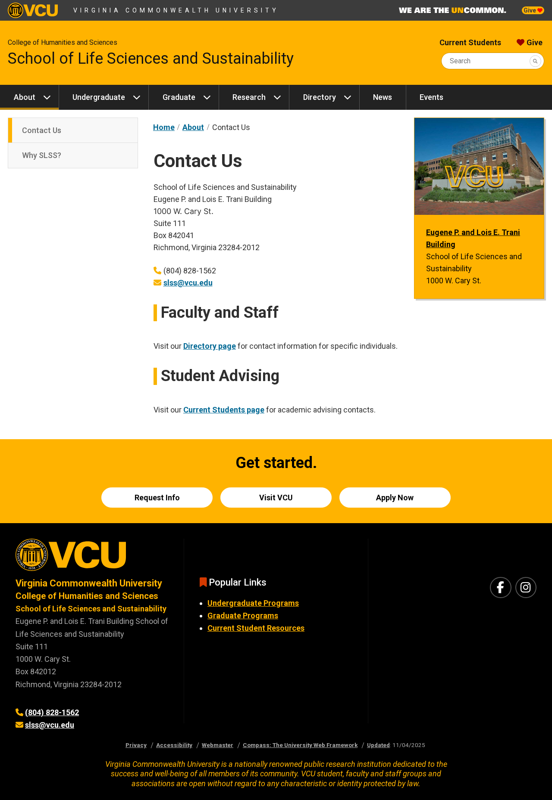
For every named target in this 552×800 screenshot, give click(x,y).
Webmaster (217, 744)
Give (530, 10)
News (382, 97)
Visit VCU (276, 497)
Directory (319, 97)
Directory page (209, 345)
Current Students (470, 42)
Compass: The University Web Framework (300, 744)
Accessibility (174, 744)
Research (249, 97)
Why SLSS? (41, 155)
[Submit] (535, 61)
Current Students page (223, 409)
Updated (378, 744)
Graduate (179, 97)
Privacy (136, 744)
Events (431, 97)
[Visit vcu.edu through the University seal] (92, 558)
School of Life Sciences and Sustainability (151, 59)
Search (460, 61)
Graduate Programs (242, 615)
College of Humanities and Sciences (62, 42)
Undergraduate (98, 97)
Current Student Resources (255, 628)
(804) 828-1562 (52, 712)
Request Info (157, 497)
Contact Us (41, 130)
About (24, 97)
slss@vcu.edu (188, 282)
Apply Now (395, 497)
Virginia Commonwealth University (176, 10)
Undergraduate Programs (253, 603)
